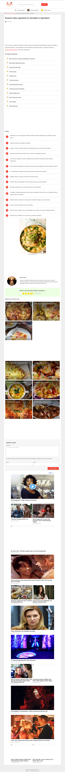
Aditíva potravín (47, 10)
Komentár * (8, 445)
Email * (34, 462)
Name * (7, 462)
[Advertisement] (32, 32)
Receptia (5, 13)
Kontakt (27, 770)
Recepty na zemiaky (11, 13)
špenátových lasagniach (11, 49)
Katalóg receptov (21, 10)
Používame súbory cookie (34, 770)
